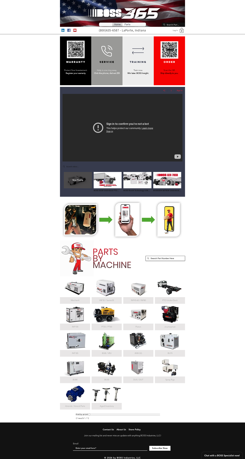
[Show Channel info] (171, 90)
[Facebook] (68, 30)
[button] (182, 30)
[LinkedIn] (62, 30)
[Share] (164, 90)
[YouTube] (74, 30)
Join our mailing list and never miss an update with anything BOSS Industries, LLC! (122, 435)
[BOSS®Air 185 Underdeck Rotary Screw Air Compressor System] (122, 127)
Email (75, 444)
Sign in (179, 90)
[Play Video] (107, 182)
